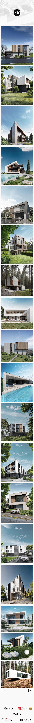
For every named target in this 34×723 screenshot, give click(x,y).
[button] (2, 2)
